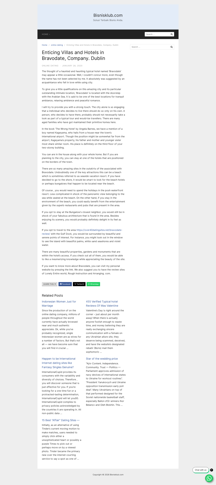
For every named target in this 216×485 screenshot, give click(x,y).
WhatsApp (94, 284)
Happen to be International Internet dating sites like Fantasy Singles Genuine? (58, 363)
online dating (57, 45)
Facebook (66, 284)
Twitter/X (80, 284)
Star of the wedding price (102, 358)
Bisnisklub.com (108, 15)
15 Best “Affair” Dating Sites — (60, 420)
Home (45, 34)
